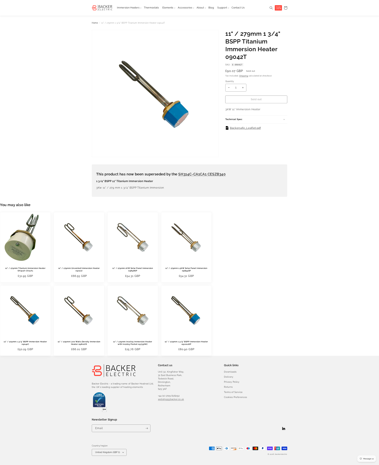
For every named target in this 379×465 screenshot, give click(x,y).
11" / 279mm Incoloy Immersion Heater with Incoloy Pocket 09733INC (132, 343)
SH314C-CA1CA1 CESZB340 (202, 174)
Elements (167, 7)
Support (222, 7)
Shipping (243, 75)
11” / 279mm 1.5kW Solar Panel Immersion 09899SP (186, 269)
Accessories (185, 7)
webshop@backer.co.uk (171, 399)
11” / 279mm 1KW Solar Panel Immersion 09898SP (132, 269)
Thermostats (151, 7)
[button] (271, 7)
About (200, 7)
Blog (211, 7)
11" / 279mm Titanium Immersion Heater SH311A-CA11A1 (25, 269)
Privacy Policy (231, 382)
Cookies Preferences (235, 397)
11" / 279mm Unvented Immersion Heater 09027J (79, 269)
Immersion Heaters (128, 7)
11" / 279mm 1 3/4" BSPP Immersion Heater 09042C (25, 343)
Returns (228, 387)
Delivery (228, 377)
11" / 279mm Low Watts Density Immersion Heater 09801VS (79, 343)
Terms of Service (233, 392)
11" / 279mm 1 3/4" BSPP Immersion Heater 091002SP (186, 343)
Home (95, 23)
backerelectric (281, 454)
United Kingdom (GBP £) (107, 452)
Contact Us (238, 7)
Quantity (229, 81)
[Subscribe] (146, 428)
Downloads (230, 371)
